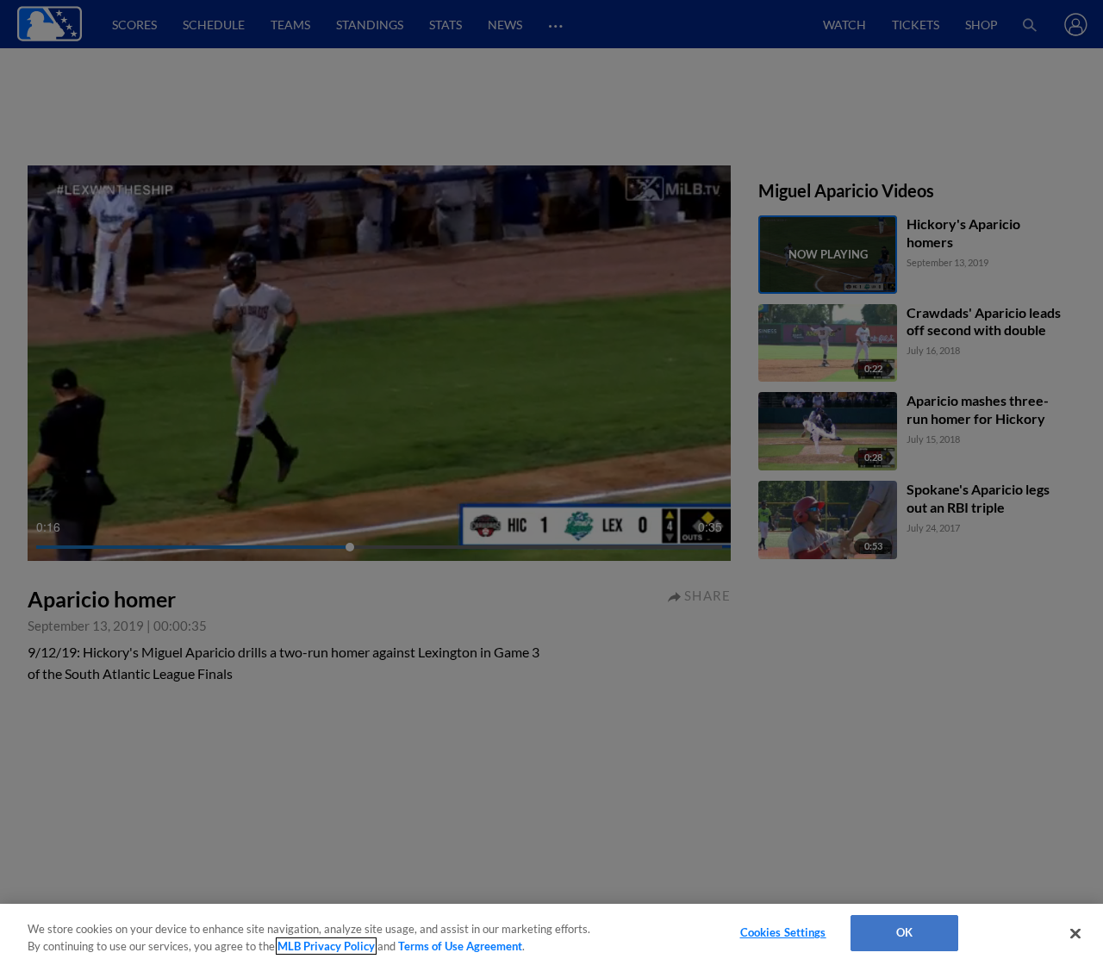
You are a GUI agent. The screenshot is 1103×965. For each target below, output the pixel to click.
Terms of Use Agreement (460, 946)
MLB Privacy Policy (326, 946)
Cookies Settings (783, 932)
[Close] (1075, 933)
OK (904, 932)
